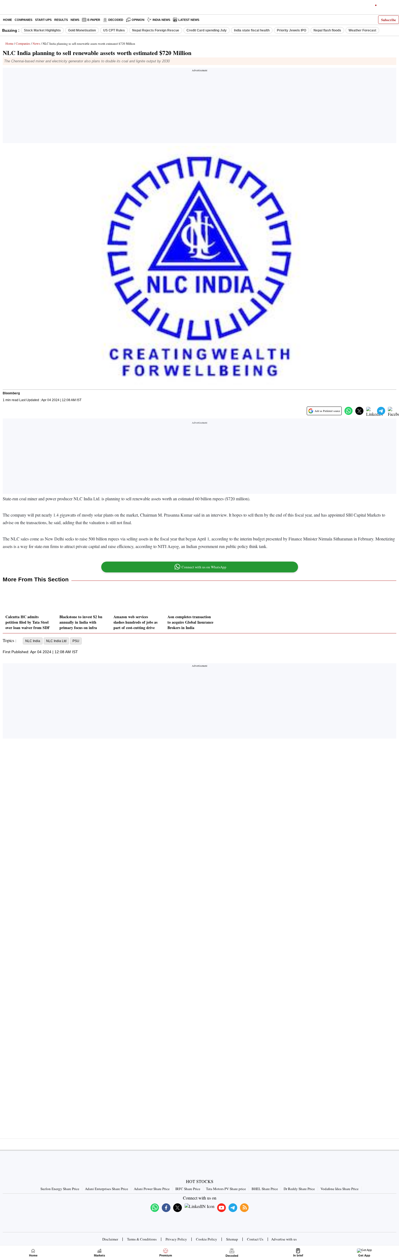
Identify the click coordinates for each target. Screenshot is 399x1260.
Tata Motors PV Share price (226, 1188)
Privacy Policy (176, 1239)
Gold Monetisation (82, 30)
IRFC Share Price (187, 1188)
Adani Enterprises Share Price (106, 1188)
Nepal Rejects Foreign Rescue (155, 30)
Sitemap (232, 1239)
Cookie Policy (206, 1239)
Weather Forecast (362, 30)
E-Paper (93, 19)
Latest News (188, 19)
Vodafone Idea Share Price (340, 1188)
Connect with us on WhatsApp (204, 567)
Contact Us (255, 1239)
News (75, 19)
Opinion (138, 19)
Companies (23, 19)
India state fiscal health (252, 30)
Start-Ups (43, 19)
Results (61, 19)
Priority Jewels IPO (291, 30)
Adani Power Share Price (152, 1188)
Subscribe (388, 19)
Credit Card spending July (206, 30)
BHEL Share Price (265, 1188)
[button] (348, 411)
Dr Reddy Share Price (299, 1188)
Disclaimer (110, 1239)
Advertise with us (284, 1239)
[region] (199, 107)
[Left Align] (5, 8)
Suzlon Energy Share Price (59, 1188)
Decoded (115, 19)
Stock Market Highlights (42, 30)
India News (161, 19)
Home (7, 19)
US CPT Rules (114, 30)
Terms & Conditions (142, 1239)
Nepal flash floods (327, 30)
